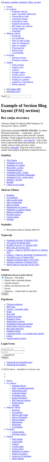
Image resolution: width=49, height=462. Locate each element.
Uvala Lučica (18, 75)
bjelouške (15, 147)
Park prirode (18, 65)
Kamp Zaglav (18, 29)
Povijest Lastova (20, 60)
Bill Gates (18, 247)
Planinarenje (18, 48)
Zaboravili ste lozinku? (16, 365)
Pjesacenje (17, 50)
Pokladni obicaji (19, 12)
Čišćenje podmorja (22, 262)
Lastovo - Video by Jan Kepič (27, 255)
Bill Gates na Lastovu (22, 26)
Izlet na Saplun (19, 46)
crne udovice (29, 140)
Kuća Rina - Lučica (15, 167)
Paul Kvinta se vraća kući (23, 264)
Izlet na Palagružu (20, 43)
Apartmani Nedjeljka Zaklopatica (21, 175)
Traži (3, 96)
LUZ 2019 (18, 243)
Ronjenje (16, 36)
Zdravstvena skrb (20, 16)
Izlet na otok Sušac (21, 41)
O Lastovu (11, 9)
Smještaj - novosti (14, 180)
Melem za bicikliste (15, 212)
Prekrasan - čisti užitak (14, 278)
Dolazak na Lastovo (21, 77)
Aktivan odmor (13, 33)
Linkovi (15, 70)
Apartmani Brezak (14, 170)
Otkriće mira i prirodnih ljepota (17, 280)
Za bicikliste (18, 53)
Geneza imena (19, 58)
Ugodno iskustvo (11, 283)
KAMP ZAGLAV (22, 245)
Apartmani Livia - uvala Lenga (20, 177)
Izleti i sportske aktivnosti (24, 14)
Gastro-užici (18, 67)
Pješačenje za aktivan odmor (19, 210)
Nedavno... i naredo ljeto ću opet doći (20, 291)
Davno (7, 288)
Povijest (10, 55)
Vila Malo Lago (20, 257)
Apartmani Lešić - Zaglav (18, 172)
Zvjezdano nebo (20, 21)
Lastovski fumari (20, 19)
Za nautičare (18, 38)
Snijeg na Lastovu (20, 80)
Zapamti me (9, 355)
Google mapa (18, 72)
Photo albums (18, 84)
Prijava (5, 358)
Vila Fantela (12, 160)
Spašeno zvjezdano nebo (23, 260)
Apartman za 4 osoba (16, 165)
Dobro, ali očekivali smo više (17, 286)
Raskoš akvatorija (20, 24)
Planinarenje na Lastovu (17, 207)
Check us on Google (15, 184)
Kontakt (10, 182)
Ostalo (10, 63)
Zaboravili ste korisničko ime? (19, 362)
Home (9, 7)
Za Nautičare (12, 197)
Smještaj (16, 31)
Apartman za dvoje (15, 163)
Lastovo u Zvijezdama (22, 82)
